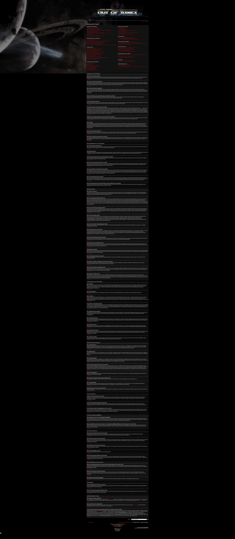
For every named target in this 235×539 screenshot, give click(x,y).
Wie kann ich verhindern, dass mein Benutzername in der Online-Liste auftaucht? (99, 30)
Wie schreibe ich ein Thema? (91, 48)
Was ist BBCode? (89, 62)
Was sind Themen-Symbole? (91, 70)
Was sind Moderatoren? (121, 28)
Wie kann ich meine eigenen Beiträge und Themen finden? (126, 51)
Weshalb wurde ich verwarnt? (91, 55)
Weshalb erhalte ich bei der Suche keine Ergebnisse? (126, 48)
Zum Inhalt (55, 18)
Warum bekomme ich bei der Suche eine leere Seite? (126, 49)
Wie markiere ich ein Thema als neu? (92, 59)
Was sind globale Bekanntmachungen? (92, 66)
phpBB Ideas (135, 504)
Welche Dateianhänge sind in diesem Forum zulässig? (126, 60)
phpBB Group (111, 499)
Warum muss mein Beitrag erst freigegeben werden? (95, 58)
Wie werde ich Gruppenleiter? (122, 31)
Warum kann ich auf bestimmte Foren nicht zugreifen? (95, 53)
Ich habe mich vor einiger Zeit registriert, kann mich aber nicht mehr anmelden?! (99, 33)
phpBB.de (140, 500)
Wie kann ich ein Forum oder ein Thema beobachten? (126, 56)
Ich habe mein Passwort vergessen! (92, 31)
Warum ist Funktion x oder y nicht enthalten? (124, 65)
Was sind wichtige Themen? (91, 68)
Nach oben (89, 79)
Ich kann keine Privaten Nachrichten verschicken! (125, 37)
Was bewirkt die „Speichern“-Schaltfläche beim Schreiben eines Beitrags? (98, 57)
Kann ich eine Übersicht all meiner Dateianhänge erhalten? (126, 61)
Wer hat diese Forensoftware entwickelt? (124, 64)
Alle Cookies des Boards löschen (127, 522)
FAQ (142, 21)
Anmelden (146, 21)
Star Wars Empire (115, 525)
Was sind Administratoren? (122, 27)
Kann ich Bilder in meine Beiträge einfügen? (93, 65)
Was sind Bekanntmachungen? (91, 67)
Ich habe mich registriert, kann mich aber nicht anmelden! (95, 32)
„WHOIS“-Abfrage (100, 511)
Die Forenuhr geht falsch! (90, 40)
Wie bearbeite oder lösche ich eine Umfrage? (93, 52)
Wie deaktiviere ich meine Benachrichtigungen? (125, 57)
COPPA (141, 108)
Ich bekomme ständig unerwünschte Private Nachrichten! (126, 38)
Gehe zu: (129, 519)
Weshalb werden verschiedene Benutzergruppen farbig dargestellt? (128, 32)
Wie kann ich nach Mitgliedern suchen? (124, 50)
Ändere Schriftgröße (147, 19)
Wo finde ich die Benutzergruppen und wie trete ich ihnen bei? (127, 30)
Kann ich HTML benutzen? (91, 63)
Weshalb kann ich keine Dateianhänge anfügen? (94, 54)
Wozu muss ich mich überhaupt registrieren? (93, 28)
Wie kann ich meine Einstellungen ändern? (93, 39)
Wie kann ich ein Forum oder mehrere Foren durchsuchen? (127, 47)
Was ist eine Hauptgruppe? (122, 33)
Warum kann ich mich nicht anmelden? (92, 27)
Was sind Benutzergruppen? (122, 29)
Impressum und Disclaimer (117, 526)
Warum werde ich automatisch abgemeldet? (93, 29)
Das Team (119, 522)
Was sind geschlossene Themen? (92, 69)
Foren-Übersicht (90, 19)
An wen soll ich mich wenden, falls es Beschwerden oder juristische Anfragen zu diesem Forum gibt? (133, 66)
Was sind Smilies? (89, 64)
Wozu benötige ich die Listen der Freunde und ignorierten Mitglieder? (128, 42)
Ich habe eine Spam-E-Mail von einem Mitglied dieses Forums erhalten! (128, 39)
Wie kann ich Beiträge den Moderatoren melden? (94, 56)
